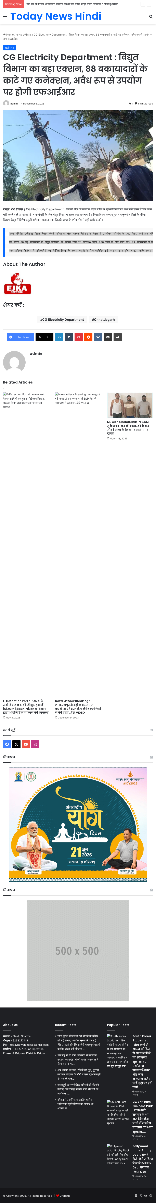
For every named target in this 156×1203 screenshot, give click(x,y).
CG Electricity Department (63, 319)
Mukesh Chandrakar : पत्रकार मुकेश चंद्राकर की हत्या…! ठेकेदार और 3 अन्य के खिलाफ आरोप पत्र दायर (128, 428)
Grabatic (65, 1195)
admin (14, 103)
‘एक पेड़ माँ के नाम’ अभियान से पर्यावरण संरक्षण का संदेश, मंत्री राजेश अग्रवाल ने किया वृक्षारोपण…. (73, 4)
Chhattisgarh (104, 319)
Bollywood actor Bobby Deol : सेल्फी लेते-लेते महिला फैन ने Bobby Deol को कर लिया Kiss (142, 1159)
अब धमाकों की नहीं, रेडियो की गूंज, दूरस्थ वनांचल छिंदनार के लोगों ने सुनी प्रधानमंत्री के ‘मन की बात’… (79, 1074)
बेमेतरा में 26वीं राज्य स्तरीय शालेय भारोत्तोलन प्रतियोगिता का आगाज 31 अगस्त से (75, 1104)
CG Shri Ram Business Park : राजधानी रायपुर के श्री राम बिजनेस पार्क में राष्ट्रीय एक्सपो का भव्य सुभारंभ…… (142, 1117)
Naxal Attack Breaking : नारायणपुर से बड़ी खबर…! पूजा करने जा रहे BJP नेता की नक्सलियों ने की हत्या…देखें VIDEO (78, 707)
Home (9, 34)
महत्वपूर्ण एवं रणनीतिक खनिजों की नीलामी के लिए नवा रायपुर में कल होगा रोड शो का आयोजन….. (78, 1089)
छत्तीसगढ (27, 34)
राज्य (18, 34)
